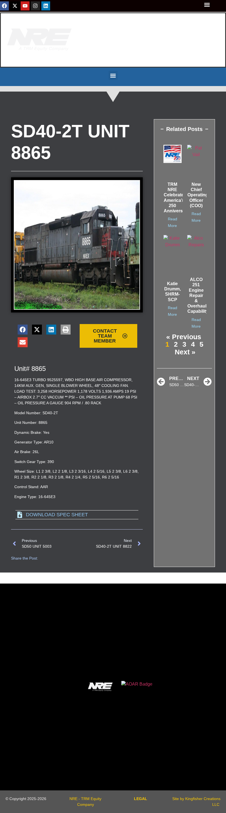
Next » (185, 352)
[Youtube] (25, 5)
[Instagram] (35, 5)
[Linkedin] (45, 5)
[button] (206, 4)
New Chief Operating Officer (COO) (197, 195)
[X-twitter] (14, 5)
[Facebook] (4, 5)
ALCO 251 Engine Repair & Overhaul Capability (197, 295)
